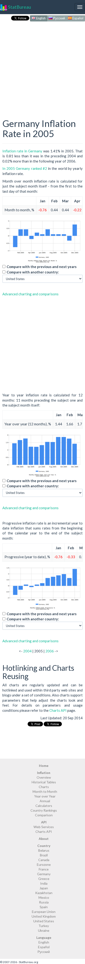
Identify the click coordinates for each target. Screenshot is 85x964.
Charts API (58, 710)
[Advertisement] (42, 65)
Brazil (44, 855)
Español (77, 18)
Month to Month (45, 791)
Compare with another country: (33, 272)
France (44, 869)
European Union (43, 912)
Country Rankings (43, 810)
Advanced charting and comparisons (30, 294)
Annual (45, 801)
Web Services (44, 827)
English (40, 18)
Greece (43, 879)
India (43, 883)
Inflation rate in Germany (22, 151)
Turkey (43, 926)
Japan (43, 888)
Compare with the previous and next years (41, 266)
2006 (49, 651)
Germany (44, 874)
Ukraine (43, 930)
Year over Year (44, 796)
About (44, 839)
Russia (44, 902)
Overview (44, 777)
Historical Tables (44, 782)
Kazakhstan (43, 893)
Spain (44, 907)
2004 (27, 651)
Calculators (43, 806)
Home (43, 766)
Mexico (43, 897)
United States (43, 921)
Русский (58, 18)
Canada (43, 860)
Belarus (43, 850)
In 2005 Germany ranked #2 (24, 168)
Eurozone (44, 864)
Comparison (44, 815)
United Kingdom (44, 916)
